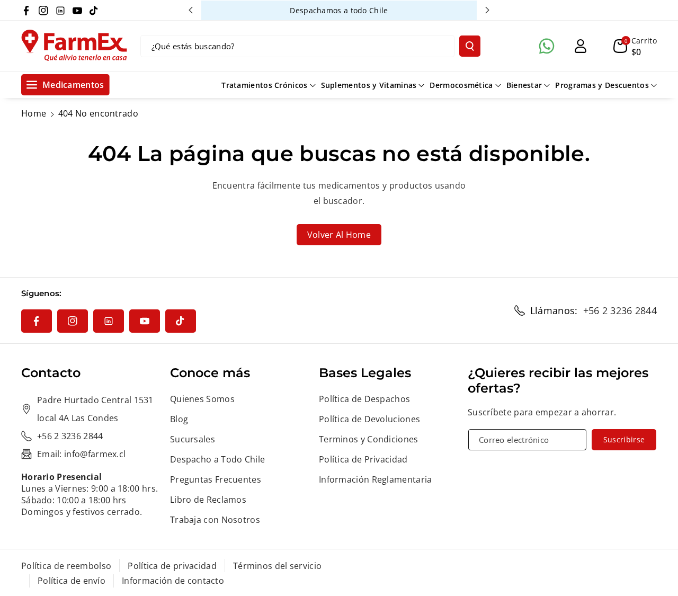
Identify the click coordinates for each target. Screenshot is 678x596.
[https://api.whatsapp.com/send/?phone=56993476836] (546, 46)
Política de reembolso (66, 566)
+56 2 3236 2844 (620, 310)
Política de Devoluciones (369, 419)
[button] (635, 46)
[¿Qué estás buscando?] (469, 46)
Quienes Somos (202, 399)
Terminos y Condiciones (368, 439)
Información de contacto (173, 580)
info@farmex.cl (95, 454)
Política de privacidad (172, 566)
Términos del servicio (277, 566)
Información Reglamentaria (375, 479)
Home (33, 113)
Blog (179, 419)
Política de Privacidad (363, 459)
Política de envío (71, 580)
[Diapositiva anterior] (190, 10)
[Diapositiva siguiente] (487, 10)
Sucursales (192, 439)
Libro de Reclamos (208, 499)
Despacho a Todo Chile (217, 459)
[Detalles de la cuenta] (580, 46)
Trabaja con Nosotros (215, 520)
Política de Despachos (364, 399)
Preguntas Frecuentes (215, 479)
